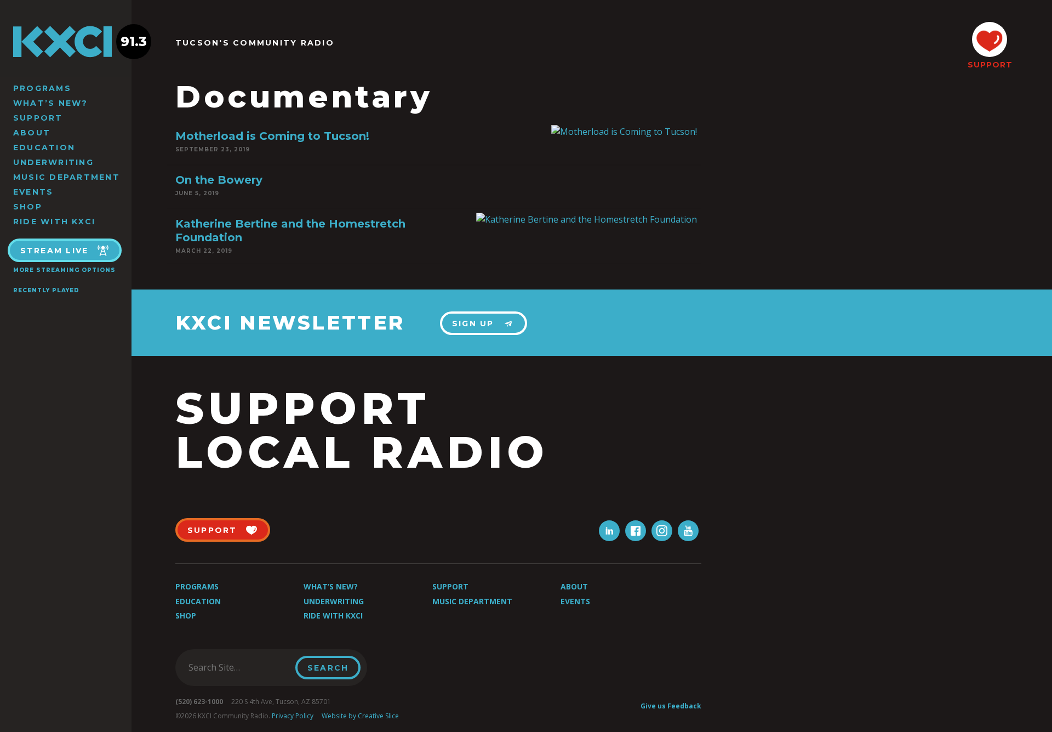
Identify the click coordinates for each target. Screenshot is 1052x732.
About (31, 133)
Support (38, 118)
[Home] (65, 42)
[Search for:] (238, 667)
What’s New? (50, 103)
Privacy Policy (292, 715)
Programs (42, 88)
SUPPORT (989, 65)
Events (33, 192)
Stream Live (54, 251)
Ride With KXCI (54, 221)
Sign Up (473, 323)
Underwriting (53, 162)
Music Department (66, 177)
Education (44, 147)
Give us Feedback (671, 706)
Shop (27, 207)
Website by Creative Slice (360, 715)
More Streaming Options (64, 270)
